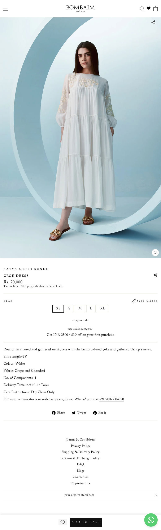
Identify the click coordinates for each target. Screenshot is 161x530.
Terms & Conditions (80, 439)
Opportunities (80, 483)
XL (102, 308)
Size (80, 301)
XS (58, 308)
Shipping (26, 286)
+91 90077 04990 (111, 399)
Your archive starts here (79, 495)
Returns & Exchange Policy (80, 458)
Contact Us (80, 477)
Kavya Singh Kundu (26, 269)
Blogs (80, 471)
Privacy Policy (80, 446)
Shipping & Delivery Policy (80, 452)
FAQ (80, 464)
